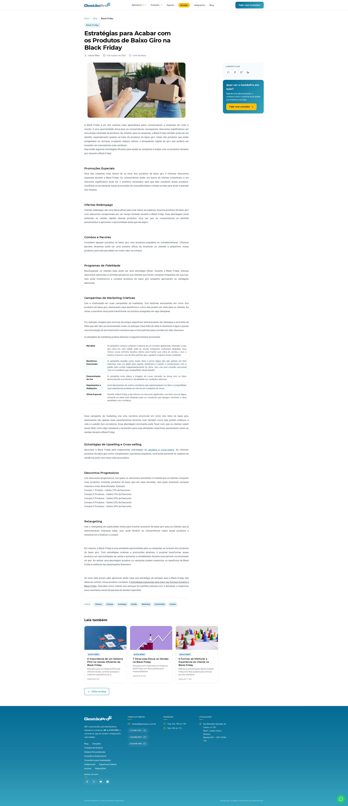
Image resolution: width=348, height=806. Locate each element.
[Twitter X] (94, 782)
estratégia (122, 604)
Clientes (98, 604)
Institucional (89, 764)
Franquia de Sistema (93, 748)
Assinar (184, 5)
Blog (212, 5)
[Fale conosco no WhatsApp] (341, 799)
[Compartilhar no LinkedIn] (248, 72)
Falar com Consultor (249, 5)
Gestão (134, 604)
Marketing (146, 604)
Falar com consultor (239, 106)
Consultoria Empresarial (95, 756)
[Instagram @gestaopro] (107, 782)
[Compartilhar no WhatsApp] (228, 72)
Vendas (173, 604)
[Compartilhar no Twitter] (241, 72)
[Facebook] (87, 782)
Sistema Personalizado (94, 752)
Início (86, 18)
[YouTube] (101, 782)
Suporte (170, 5)
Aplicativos (137, 5)
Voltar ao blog (98, 691)
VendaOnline (160, 604)
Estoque (110, 604)
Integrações (199, 5)
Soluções (155, 5)
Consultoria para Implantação (97, 760)
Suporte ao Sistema (108, 764)
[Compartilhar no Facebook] (235, 72)
